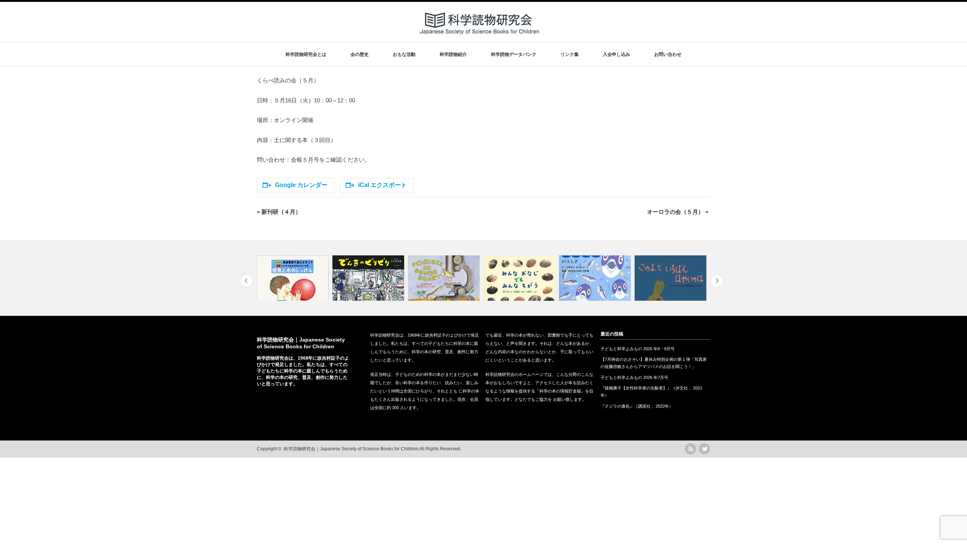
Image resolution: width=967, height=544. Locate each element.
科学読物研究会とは (306, 54)
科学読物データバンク (513, 54)
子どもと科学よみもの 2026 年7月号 (634, 377)
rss (690, 448)
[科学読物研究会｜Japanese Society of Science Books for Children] (480, 37)
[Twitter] (704, 448)
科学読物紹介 (453, 54)
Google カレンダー (301, 185)
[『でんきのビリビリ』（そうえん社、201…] (369, 278)
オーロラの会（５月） (677, 212)
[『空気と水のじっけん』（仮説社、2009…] (294, 278)
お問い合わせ (667, 54)
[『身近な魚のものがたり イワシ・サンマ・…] (596, 278)
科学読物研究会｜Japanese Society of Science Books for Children (351, 448)
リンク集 (570, 54)
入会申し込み (616, 54)
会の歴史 (360, 54)
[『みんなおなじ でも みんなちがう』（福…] (520, 278)
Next (716, 280)
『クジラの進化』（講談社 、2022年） (637, 406)
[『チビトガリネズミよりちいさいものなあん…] (445, 278)
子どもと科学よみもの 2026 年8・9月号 (638, 348)
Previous (246, 280)
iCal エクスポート (382, 185)
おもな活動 (404, 54)
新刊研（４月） (279, 212)
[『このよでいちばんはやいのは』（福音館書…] (671, 278)
